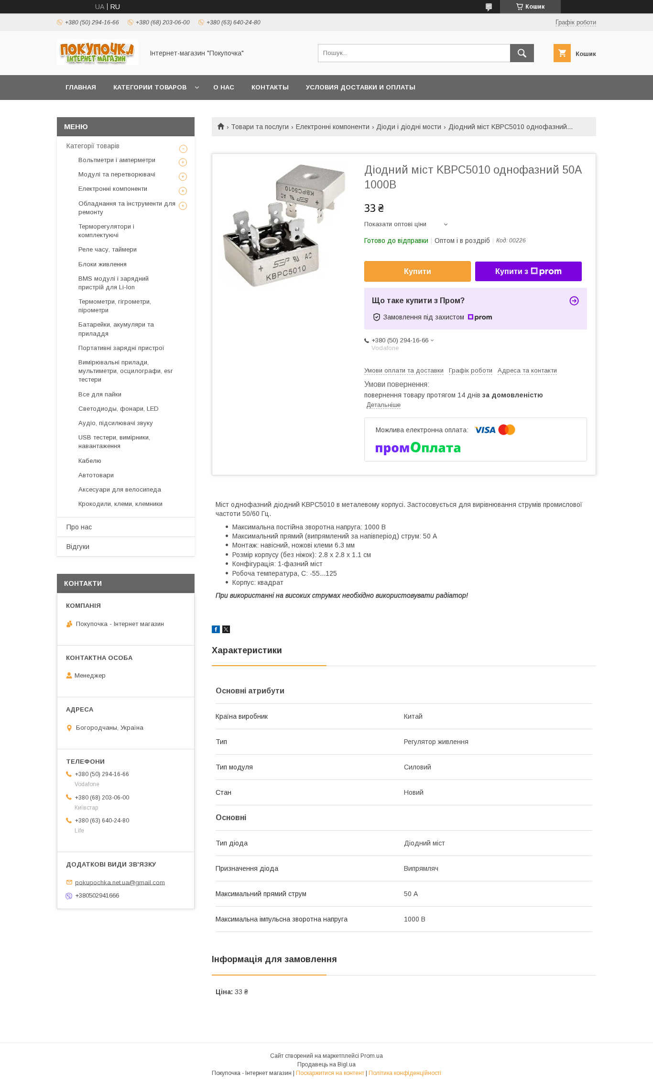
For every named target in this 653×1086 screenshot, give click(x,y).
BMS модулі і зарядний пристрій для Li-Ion (113, 283)
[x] (226, 631)
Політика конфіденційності (405, 1073)
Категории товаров (149, 87)
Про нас (79, 527)
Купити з (511, 271)
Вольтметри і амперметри (116, 160)
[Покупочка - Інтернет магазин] (97, 62)
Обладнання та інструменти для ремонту (126, 208)
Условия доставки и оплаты (360, 87)
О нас (223, 87)
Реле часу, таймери (107, 249)
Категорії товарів (93, 146)
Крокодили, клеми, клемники (120, 503)
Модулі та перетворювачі (116, 174)
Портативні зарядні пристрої (121, 347)
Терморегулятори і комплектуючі (106, 231)
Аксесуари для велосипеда (119, 489)
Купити (417, 271)
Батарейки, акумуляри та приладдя (116, 329)
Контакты (270, 87)
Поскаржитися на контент (330, 1073)
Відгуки (77, 546)
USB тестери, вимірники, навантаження (114, 442)
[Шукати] (522, 53)
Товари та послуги (260, 127)
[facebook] (216, 631)
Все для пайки (99, 394)
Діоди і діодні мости (408, 127)
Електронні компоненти (333, 127)
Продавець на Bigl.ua (326, 1064)
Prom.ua (371, 1056)
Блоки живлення (102, 264)
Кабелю (89, 460)
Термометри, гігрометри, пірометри (114, 306)
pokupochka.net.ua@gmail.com (120, 882)
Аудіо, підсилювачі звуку (115, 423)
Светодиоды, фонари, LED (118, 408)
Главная (80, 87)
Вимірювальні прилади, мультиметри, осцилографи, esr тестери (125, 371)
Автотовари (96, 475)
